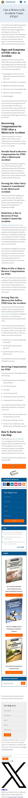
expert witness (5, 314)
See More (19, 547)
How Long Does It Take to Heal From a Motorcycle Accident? (14, 543)
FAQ (4, 528)
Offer (5, 553)
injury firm (7, 146)
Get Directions (8, 749)
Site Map (20, 797)
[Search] (23, 683)
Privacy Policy (12, 797)
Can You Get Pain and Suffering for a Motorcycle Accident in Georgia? (13, 533)
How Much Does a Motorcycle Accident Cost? (12, 538)
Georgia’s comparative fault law (10, 225)
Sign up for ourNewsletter (14, 466)
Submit (14, 521)
